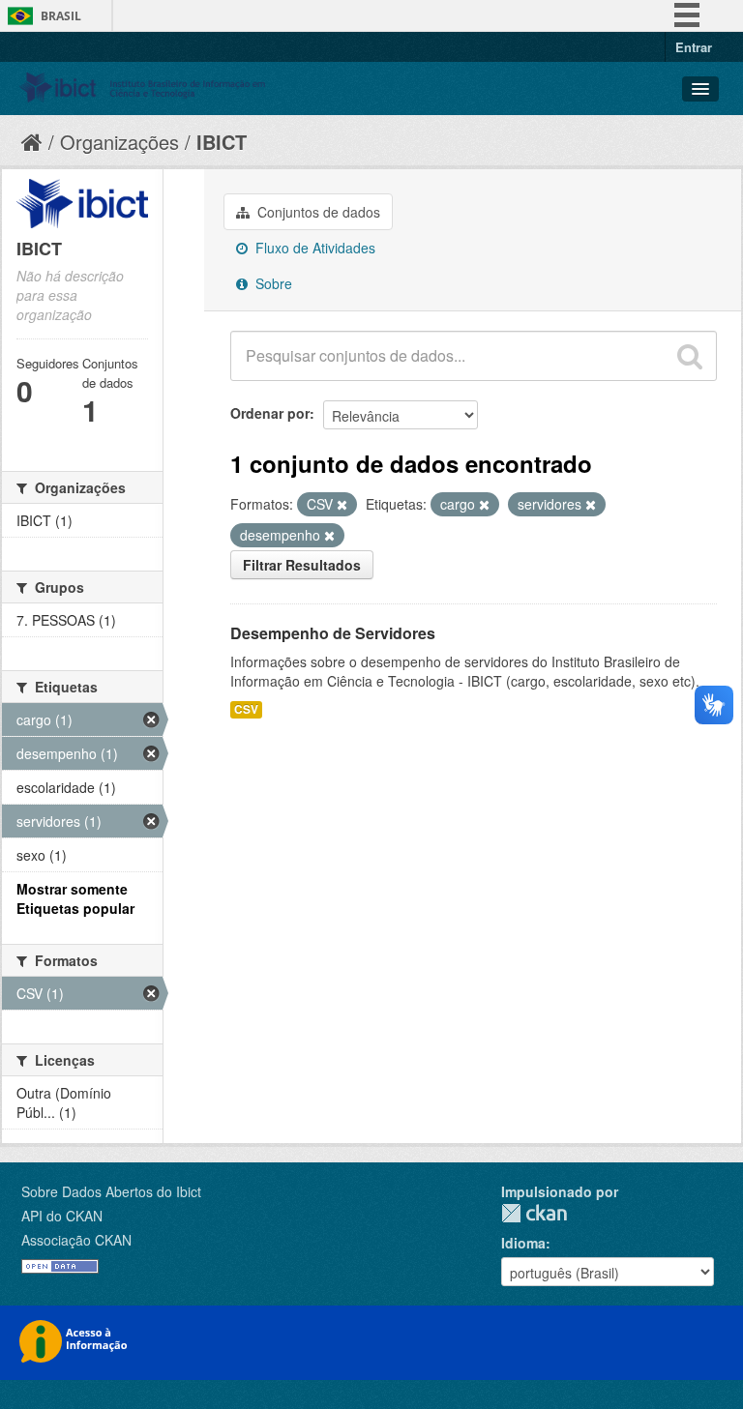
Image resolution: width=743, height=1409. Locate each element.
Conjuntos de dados (316, 211)
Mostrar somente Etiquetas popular (75, 898)
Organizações (119, 142)
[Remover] (342, 505)
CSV (246, 709)
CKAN (534, 1213)
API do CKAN (62, 1215)
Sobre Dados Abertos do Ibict (111, 1191)
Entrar (693, 47)
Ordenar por (270, 413)
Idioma (523, 1242)
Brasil (61, 16)
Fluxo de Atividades (313, 247)
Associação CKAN (76, 1239)
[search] (689, 355)
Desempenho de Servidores (332, 633)
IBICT (221, 142)
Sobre (272, 283)
